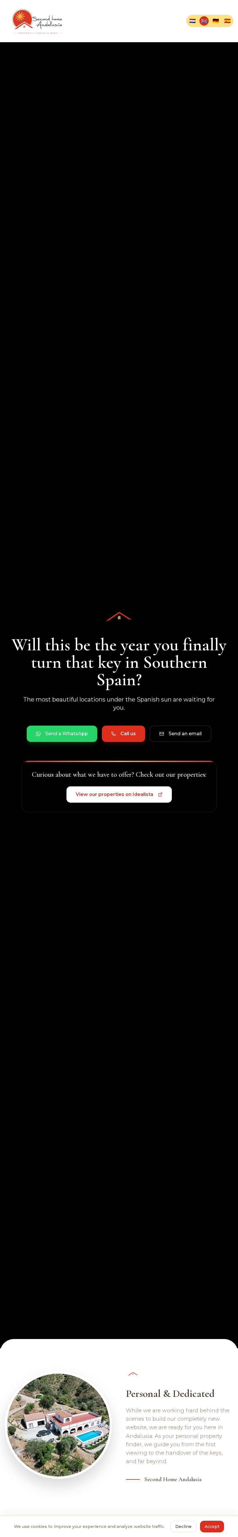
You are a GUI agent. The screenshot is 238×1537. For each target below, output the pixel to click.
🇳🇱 (192, 21)
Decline (183, 1526)
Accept (212, 1526)
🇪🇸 (227, 21)
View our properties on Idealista (114, 794)
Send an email (185, 733)
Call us (128, 733)
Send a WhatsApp (66, 733)
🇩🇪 (215, 21)
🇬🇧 (204, 21)
